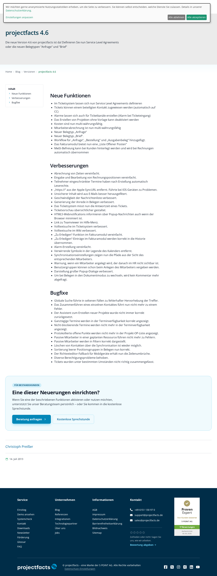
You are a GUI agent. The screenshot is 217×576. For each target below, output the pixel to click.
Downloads (23, 528)
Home (8, 71)
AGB (94, 509)
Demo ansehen (25, 514)
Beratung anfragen (29, 419)
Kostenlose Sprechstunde (73, 419)
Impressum (98, 514)
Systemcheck (24, 519)
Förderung (23, 537)
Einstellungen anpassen (19, 17)
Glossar (21, 542)
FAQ (19, 546)
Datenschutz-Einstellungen (80, 568)
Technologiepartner (66, 523)
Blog (17, 71)
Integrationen (62, 519)
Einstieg (21, 509)
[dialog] (106, 12)
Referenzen (61, 514)
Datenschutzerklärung (105, 519)
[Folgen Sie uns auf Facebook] (165, 567)
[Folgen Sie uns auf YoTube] (198, 567)
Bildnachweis (99, 528)
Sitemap (97, 532)
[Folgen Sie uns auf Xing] (185, 567)
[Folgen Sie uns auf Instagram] (178, 567)
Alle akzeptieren (196, 17)
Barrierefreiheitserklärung (107, 523)
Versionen (29, 71)
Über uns (60, 528)
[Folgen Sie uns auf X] (172, 567)
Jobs (57, 532)
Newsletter (23, 532)
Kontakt (21, 523)
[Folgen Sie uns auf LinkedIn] (191, 567)
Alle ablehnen (176, 17)
